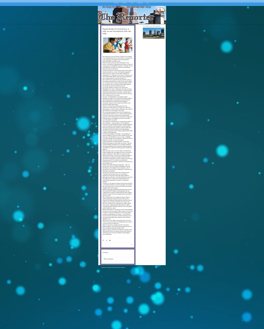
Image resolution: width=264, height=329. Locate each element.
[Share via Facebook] (103, 240)
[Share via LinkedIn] (110, 240)
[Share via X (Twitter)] (106, 240)
